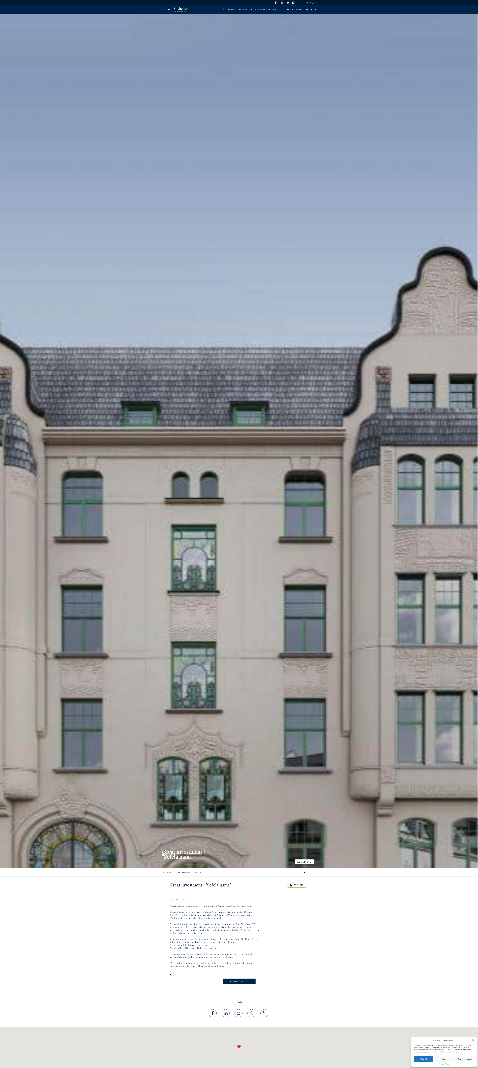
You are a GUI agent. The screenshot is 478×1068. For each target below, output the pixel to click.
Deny (444, 1059)
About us (278, 9)
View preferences (464, 1059)
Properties (245, 9)
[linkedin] (282, 3)
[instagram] (293, 3)
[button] (473, 1040)
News (290, 9)
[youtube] (288, 3)
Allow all (423, 1059)
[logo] (175, 9)
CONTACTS (310, 9)
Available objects (239, 981)
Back (169, 872)
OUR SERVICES (262, 9)
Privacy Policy (444, 1064)
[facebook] (276, 3)
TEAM (299, 9)
